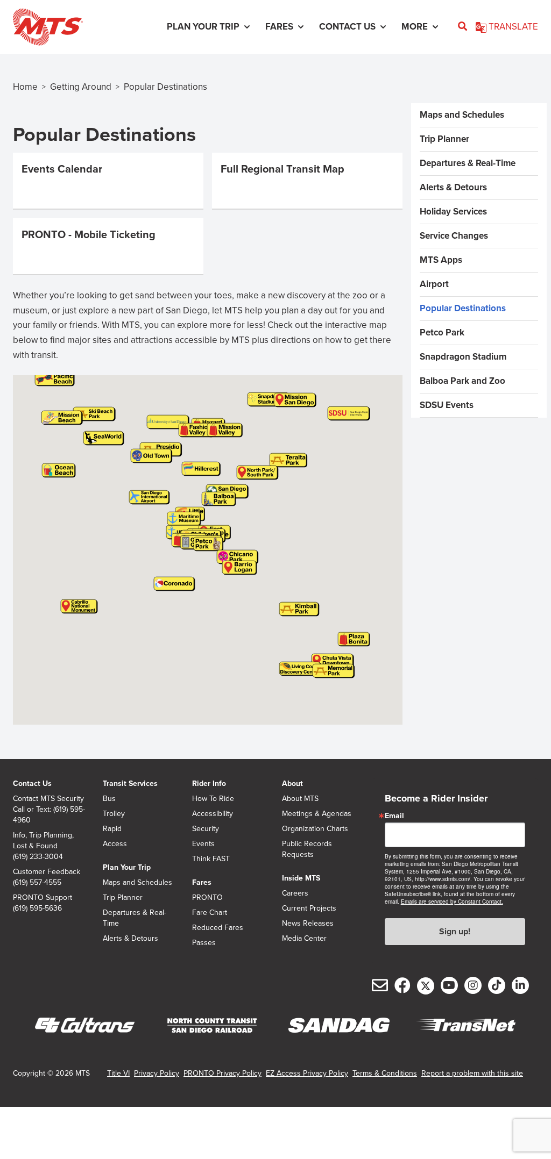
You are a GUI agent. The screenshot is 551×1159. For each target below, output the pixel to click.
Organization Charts (315, 829)
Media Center (304, 938)
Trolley (114, 814)
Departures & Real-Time (467, 163)
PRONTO (207, 897)
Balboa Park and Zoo (462, 381)
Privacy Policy (156, 1073)
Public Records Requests (307, 849)
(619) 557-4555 (37, 882)
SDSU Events (447, 405)
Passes (204, 943)
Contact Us (32, 783)
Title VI (118, 1073)
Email (394, 816)
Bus (109, 798)
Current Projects (309, 908)
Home (25, 87)
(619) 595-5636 (37, 908)
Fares (201, 882)
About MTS (300, 798)
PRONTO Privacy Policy (222, 1073)
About (292, 783)
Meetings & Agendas (316, 814)
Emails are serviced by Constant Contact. (452, 901)
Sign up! (454, 931)
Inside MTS (301, 878)
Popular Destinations (463, 308)
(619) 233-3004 (38, 857)
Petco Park (442, 332)
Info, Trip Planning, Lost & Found (43, 841)
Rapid (112, 829)
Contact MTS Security (48, 798)
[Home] (48, 27)
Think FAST (211, 859)
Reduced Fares (217, 927)
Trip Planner (444, 139)
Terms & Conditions (384, 1073)
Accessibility (212, 814)
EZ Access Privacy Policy (307, 1073)
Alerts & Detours (453, 187)
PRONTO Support (42, 897)
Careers (295, 893)
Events (203, 844)
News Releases (308, 923)
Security (205, 829)
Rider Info (209, 783)
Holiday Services (453, 211)
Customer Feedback (46, 872)
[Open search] (462, 26)
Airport (434, 284)
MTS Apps (441, 260)
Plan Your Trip (127, 867)
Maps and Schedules (462, 114)
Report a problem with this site (472, 1073)
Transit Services (130, 783)
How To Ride (213, 798)
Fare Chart (209, 912)
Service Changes (454, 235)
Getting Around (80, 87)
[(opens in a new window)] (85, 1026)
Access (115, 844)
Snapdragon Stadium (463, 356)
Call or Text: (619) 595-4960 (49, 815)
